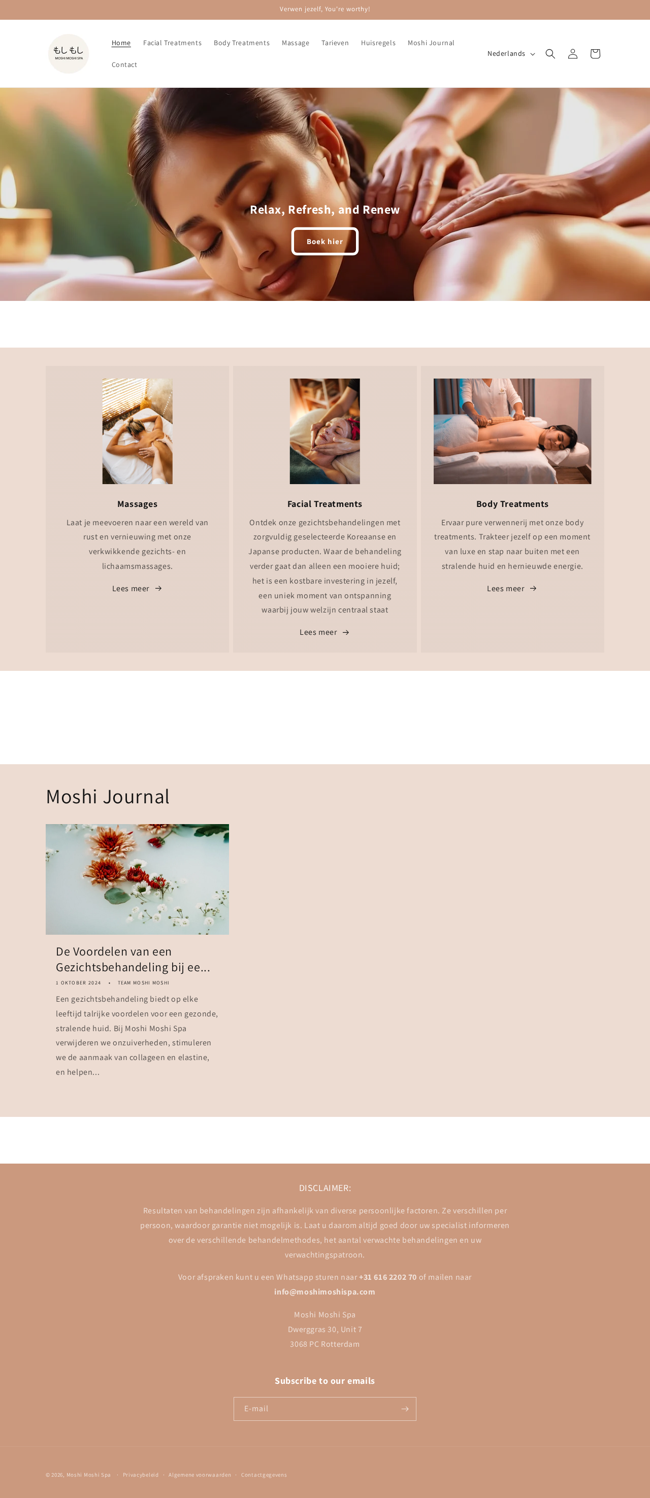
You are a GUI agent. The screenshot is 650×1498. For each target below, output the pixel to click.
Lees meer (130, 588)
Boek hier (325, 241)
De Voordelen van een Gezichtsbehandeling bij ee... (133, 959)
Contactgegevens (264, 1474)
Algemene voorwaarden (200, 1474)
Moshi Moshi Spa (89, 1474)
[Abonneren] (405, 1409)
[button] (550, 54)
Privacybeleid (141, 1474)
